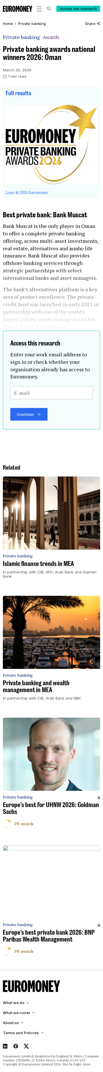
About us (11, 1023)
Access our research (78, 8)
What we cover (16, 1013)
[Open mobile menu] (39, 8)
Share (90, 24)
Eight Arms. (82, 1064)
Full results (18, 92)
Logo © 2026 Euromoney (27, 192)
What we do (13, 1003)
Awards (51, 37)
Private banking (32, 24)
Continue (25, 414)
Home (8, 24)
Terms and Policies (21, 1033)
